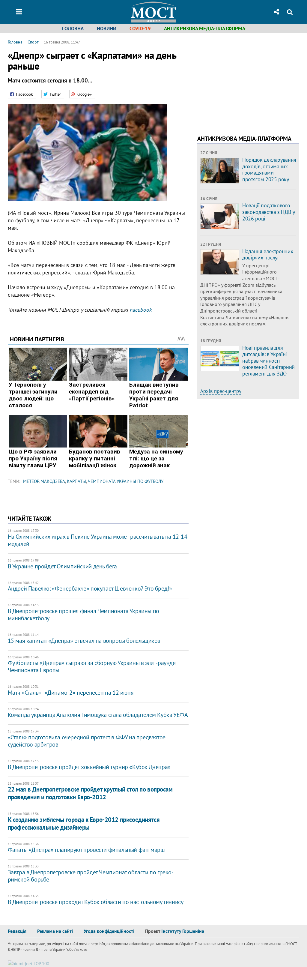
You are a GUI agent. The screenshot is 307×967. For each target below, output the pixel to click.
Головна (73, 28)
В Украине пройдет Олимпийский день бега (62, 566)
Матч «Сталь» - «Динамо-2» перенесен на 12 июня (71, 692)
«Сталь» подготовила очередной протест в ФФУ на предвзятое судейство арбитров (86, 740)
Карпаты (76, 481)
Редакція (17, 931)
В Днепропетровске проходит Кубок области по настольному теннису (95, 902)
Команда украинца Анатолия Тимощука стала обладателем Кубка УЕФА (98, 715)
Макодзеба (52, 481)
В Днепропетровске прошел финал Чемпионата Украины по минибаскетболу (83, 614)
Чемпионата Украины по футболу (125, 481)
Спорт (33, 42)
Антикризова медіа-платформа (204, 28)
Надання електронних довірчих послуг (267, 254)
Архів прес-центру (220, 391)
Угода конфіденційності (109, 931)
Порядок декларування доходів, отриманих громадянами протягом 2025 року (269, 169)
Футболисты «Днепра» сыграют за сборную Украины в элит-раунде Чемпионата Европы (92, 666)
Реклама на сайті (55, 931)
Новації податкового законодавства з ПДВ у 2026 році (268, 212)
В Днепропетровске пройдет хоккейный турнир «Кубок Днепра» (89, 767)
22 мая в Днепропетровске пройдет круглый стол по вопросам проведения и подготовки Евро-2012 (90, 793)
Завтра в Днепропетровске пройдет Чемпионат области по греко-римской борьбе (91, 875)
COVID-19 (140, 28)
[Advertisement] (247, 81)
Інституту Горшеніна (182, 931)
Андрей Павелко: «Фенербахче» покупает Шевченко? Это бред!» (90, 588)
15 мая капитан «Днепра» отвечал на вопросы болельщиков (84, 641)
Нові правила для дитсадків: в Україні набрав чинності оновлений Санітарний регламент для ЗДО (268, 360)
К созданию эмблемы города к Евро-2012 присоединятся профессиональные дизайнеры (84, 823)
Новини (106, 28)
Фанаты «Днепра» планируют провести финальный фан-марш (86, 850)
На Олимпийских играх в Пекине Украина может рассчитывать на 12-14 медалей (97, 540)
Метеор (31, 481)
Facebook (141, 309)
